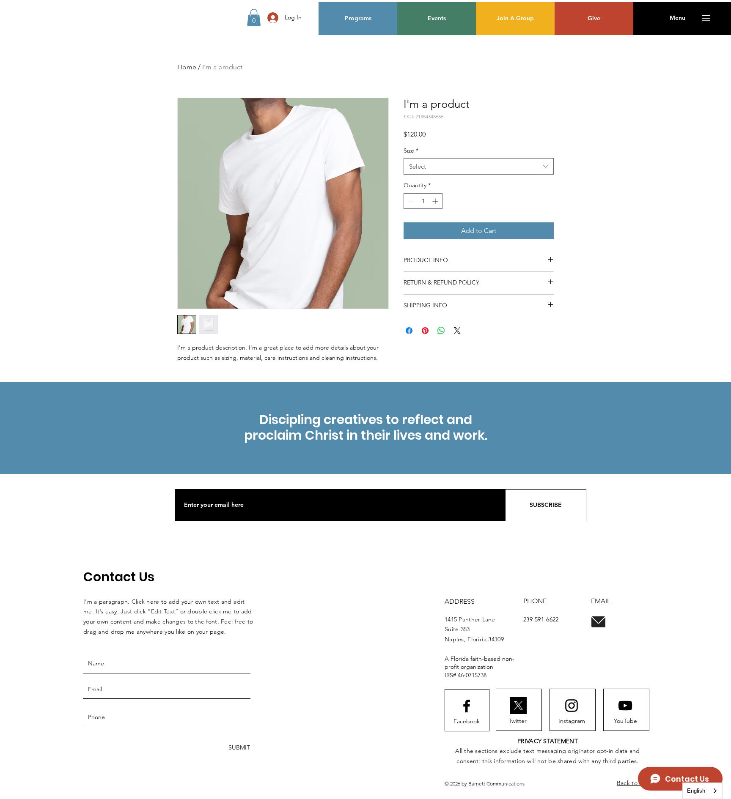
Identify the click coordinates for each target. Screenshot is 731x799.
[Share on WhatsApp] (441, 331)
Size (411, 150)
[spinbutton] (423, 201)
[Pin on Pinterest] (425, 331)
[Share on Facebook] (409, 331)
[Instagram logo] (571, 705)
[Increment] (436, 201)
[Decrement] (410, 201)
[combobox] (479, 166)
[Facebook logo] (466, 706)
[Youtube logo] (625, 705)
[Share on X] (457, 331)
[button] (254, 17)
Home (186, 67)
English (696, 791)
